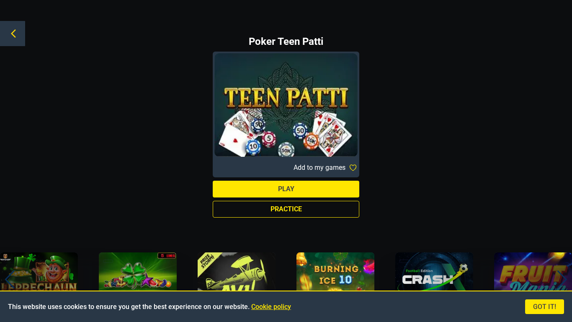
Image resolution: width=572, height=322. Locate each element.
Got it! (544, 307)
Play (286, 189)
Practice (286, 209)
